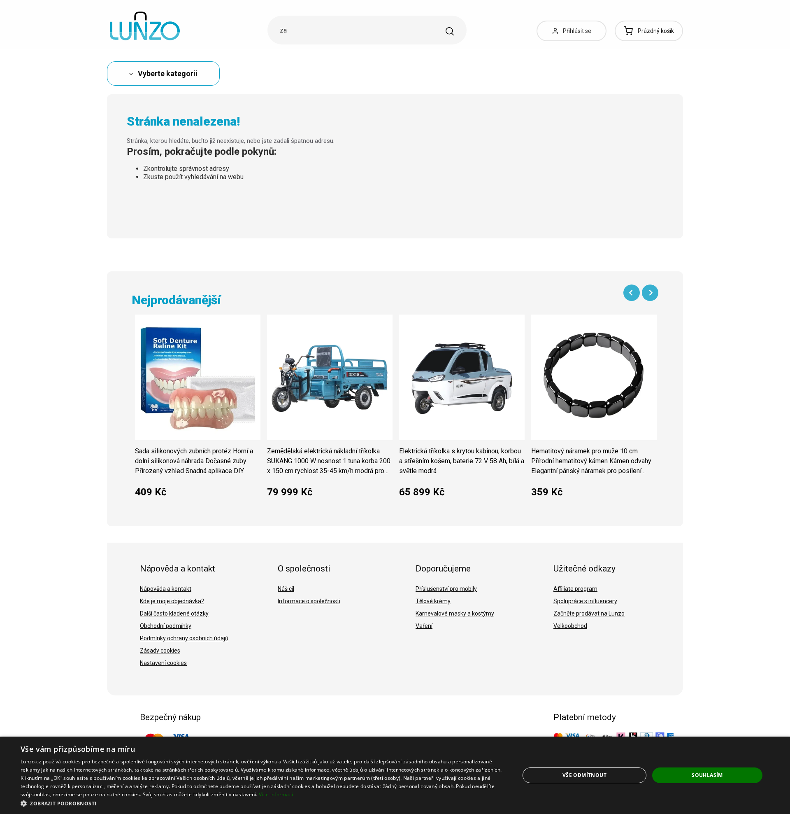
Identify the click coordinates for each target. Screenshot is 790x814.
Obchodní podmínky (165, 626)
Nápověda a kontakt (165, 588)
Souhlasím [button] (707, 775)
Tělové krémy (433, 601)
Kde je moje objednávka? (172, 601)
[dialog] (395, 775)
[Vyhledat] (450, 31)
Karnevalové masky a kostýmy (455, 613)
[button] (263, 803)
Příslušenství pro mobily (446, 588)
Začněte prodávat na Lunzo (589, 613)
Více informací (276, 794)
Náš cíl (286, 588)
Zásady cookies (160, 650)
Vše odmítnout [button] (584, 775)
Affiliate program (575, 588)
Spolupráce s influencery (585, 601)
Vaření (424, 626)
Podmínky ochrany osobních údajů (184, 638)
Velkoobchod (570, 626)
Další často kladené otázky (174, 613)
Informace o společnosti (309, 601)
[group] (197, 410)
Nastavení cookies (163, 663)
